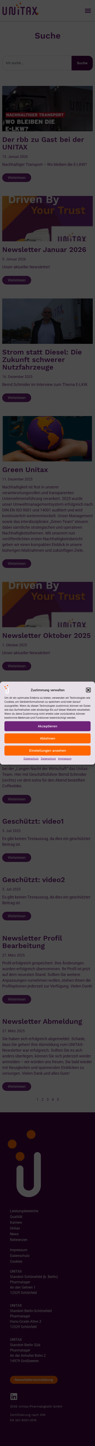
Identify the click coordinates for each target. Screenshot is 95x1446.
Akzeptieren (47, 726)
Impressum (65, 758)
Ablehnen (47, 738)
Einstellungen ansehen (47, 751)
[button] (88, 690)
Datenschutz (31, 758)
